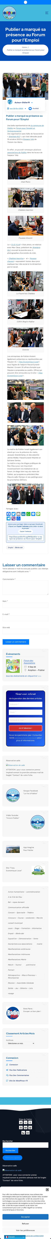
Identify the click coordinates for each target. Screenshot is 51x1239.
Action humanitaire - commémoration (24, 892)
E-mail (6, 614)
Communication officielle (18, 907)
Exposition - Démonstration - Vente (23, 939)
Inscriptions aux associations (20, 944)
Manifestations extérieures (19, 949)
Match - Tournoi (14, 965)
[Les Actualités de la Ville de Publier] (28, 1132)
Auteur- (22, 102)
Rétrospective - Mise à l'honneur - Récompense (22, 976)
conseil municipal (15, 923)
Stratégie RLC (14, 136)
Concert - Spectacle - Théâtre (20, 912)
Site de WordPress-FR (18, 1081)
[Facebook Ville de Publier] (21, 1127)
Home (24, 47)
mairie (39, 944)
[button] (47, 1189)
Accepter (25, 1217)
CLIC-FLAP (15, 245)
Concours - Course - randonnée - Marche (25, 918)
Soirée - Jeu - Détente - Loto (20, 988)
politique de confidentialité (26, 738)
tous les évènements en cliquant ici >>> (23, 675)
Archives (9, 1040)
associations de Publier (17, 152)
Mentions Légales (12, 1158)
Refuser (25, 1223)
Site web (6, 627)
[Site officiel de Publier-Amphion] (21, 1122)
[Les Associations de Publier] (30, 1127)
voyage (11, 993)
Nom (5, 601)
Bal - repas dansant (16, 902)
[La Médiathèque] (25, 1122)
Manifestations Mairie (17, 959)
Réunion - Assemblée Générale (21, 983)
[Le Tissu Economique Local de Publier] (23, 1132)
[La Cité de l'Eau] (30, 1122)
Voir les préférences (25, 1230)
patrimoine (30, 965)
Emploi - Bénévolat (15, 547)
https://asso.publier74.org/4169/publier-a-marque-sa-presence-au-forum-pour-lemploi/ (25, 538)
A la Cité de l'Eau (15, 897)
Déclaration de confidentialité (32, 1236)
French (11, 1237)
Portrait (11, 970)
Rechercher (8, 1141)
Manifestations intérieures (19, 954)
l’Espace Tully (28, 139)
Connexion (13, 1065)
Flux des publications (18, 1070)
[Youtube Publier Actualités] (25, 1127)
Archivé (35, 108)
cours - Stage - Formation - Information (25, 928)
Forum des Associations (29, 661)
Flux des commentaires (19, 1075)
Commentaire (9, 579)
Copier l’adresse (25, 531)
